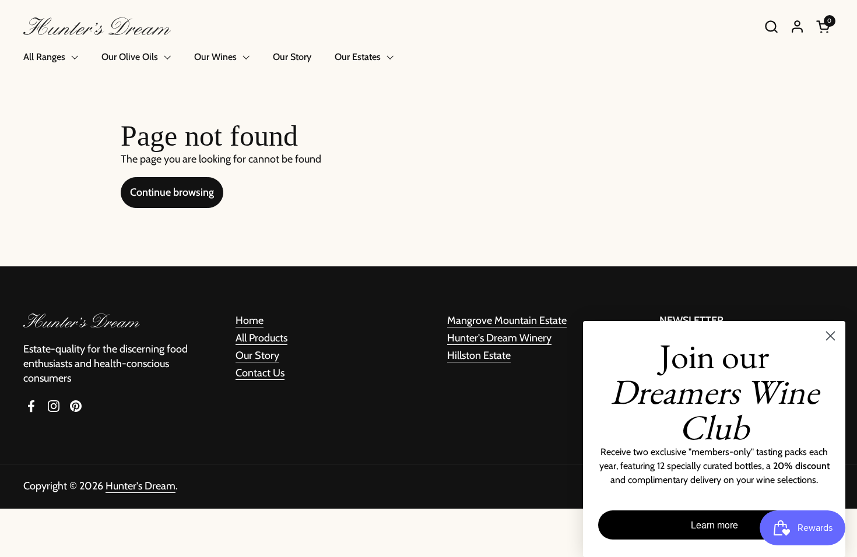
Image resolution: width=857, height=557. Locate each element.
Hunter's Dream (140, 486)
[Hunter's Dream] (97, 26)
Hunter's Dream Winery (499, 338)
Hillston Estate (479, 355)
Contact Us (260, 372)
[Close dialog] (830, 336)
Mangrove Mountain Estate (507, 320)
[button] (771, 26)
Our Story (257, 355)
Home (250, 320)
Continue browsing (172, 192)
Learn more (714, 524)
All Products (261, 338)
